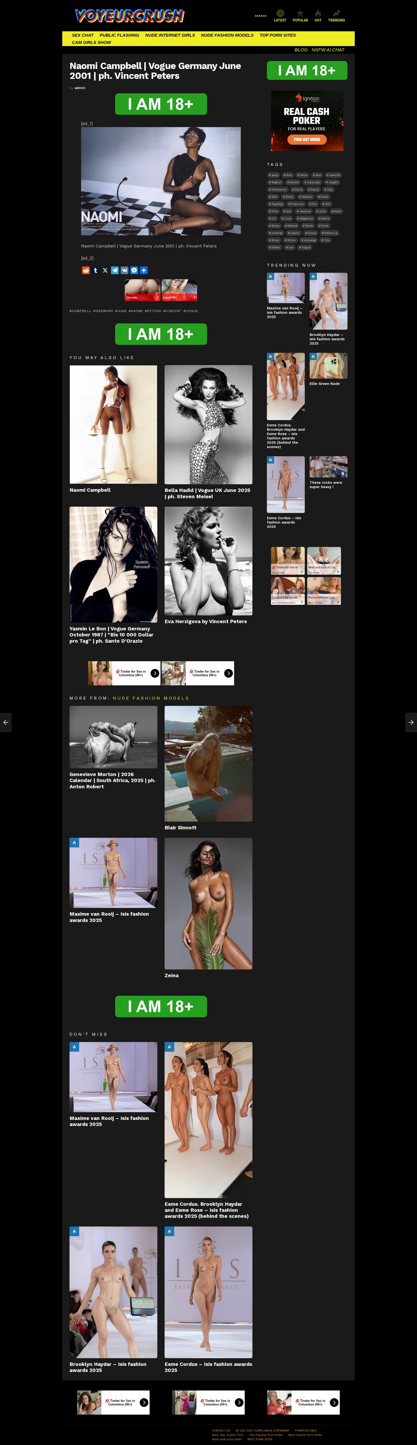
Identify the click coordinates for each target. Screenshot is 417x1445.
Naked (292, 225)
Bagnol (276, 182)
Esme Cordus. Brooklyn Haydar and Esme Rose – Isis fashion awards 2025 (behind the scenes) (207, 1210)
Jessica (305, 211)
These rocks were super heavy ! (326, 484)
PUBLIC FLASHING (119, 35)
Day (330, 189)
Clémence (279, 189)
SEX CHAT (83, 35)
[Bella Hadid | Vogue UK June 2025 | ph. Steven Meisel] (208, 424)
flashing (277, 204)
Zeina (172, 975)
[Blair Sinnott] (208, 764)
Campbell (81, 311)
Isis (288, 211)
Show (292, 240)
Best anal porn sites (227, 1439)
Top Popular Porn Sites (266, 1435)
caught (333, 182)
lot (274, 218)
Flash (324, 196)
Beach (294, 182)
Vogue (192, 311)
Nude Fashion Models (151, 698)
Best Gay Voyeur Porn (227, 1435)
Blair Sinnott (180, 828)
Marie (325, 218)
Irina (275, 211)
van (291, 247)
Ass (318, 175)
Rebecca (331, 233)
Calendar (313, 182)
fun (314, 204)
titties (276, 247)
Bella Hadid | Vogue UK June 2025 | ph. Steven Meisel (207, 493)
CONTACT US (221, 1430)
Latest (280, 20)
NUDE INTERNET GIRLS (170, 35)
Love (287, 218)
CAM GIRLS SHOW (91, 42)
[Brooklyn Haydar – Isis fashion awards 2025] (113, 1292)
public (295, 233)
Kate (337, 211)
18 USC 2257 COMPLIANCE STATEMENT (262, 1430)
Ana (289, 175)
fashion (307, 196)
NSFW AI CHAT (328, 49)
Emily (289, 196)
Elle (274, 196)
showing (310, 240)
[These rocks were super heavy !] (329, 466)
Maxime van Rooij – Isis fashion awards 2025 (284, 312)
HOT (318, 20)
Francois (297, 204)
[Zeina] (208, 903)
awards (334, 175)
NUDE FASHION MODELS (227, 35)
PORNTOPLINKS (306, 1430)
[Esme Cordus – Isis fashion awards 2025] (208, 1292)
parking (277, 233)
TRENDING (336, 20)
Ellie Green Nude (325, 384)
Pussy (312, 233)
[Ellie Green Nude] (329, 366)
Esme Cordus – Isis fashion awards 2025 (284, 522)
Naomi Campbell (90, 490)
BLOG (301, 49)
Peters (154, 311)
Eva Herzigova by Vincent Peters (206, 621)
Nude (309, 225)
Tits (326, 240)
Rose (275, 240)
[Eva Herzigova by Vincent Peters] (208, 561)
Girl (327, 204)
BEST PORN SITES (260, 1439)
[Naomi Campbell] (113, 424)
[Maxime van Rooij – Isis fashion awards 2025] (113, 873)
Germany (104, 311)
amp (275, 175)
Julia (322, 211)
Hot (74, 842)
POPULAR (300, 20)
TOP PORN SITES (278, 35)
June (122, 311)
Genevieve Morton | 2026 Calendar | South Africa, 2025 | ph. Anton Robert (113, 780)
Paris (324, 225)
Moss (275, 225)
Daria (298, 189)
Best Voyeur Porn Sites (305, 1435)
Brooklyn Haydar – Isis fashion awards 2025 (327, 339)
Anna (303, 175)
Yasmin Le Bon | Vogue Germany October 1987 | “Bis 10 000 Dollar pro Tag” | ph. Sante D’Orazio (111, 635)
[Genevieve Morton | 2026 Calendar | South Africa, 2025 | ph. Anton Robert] (113, 737)
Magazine (306, 218)
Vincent (173, 311)
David (315, 189)
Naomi (137, 311)
